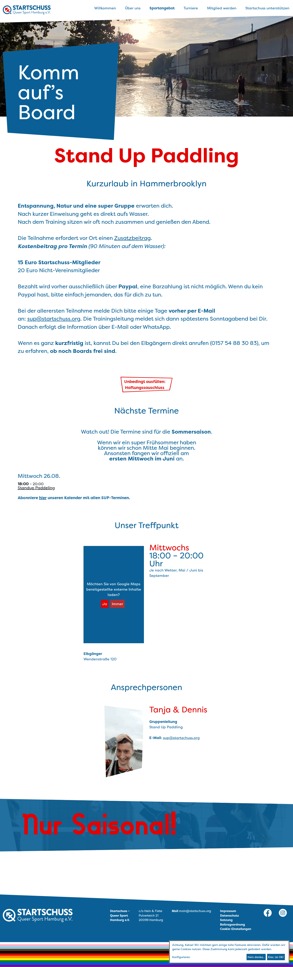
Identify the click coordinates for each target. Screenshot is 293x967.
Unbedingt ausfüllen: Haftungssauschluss (144, 384)
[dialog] (229, 952)
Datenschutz (229, 915)
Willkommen (105, 8)
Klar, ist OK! (276, 957)
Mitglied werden (221, 8)
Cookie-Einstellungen (235, 929)
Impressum (228, 911)
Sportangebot (162, 8)
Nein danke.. (256, 957)
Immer (117, 603)
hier (43, 497)
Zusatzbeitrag (132, 238)
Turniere (191, 8)
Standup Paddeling (36, 487)
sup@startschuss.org (53, 318)
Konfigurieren (181, 957)
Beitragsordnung (232, 924)
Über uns (133, 8)
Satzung (226, 920)
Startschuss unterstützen (267, 8)
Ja (104, 603)
